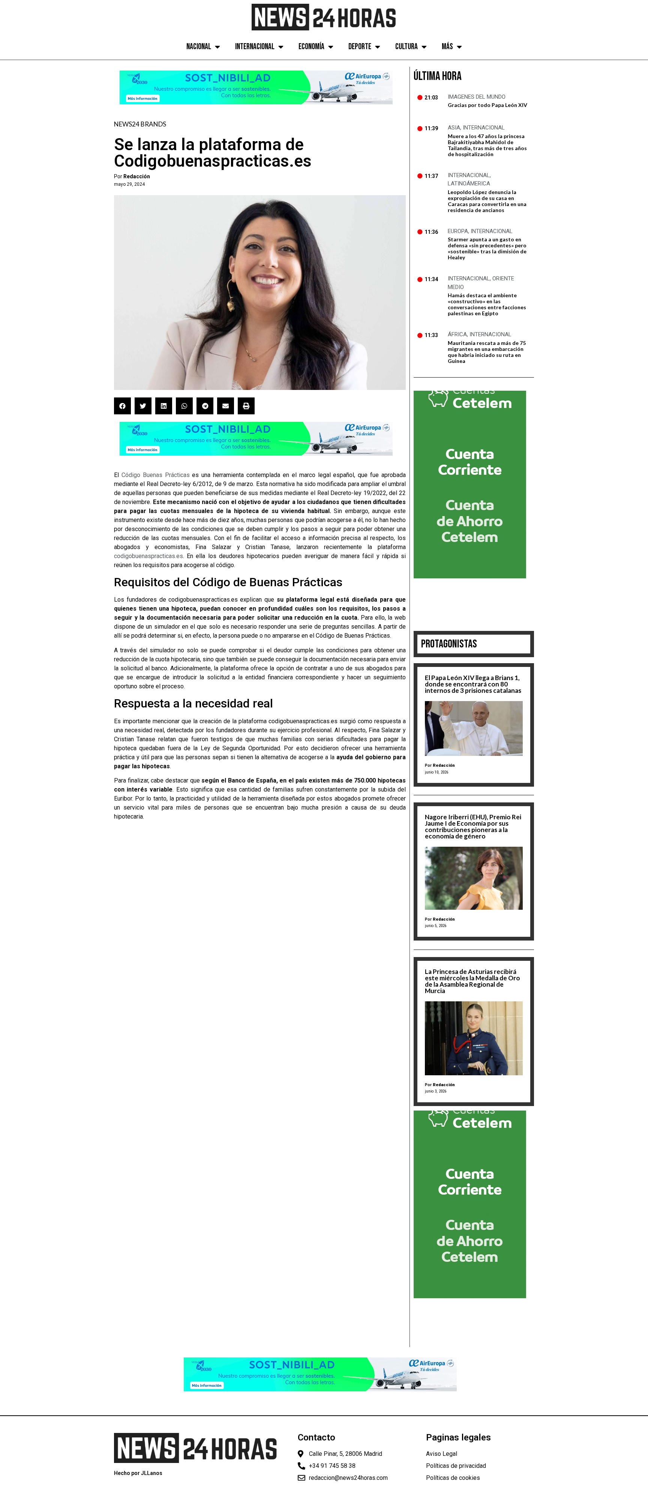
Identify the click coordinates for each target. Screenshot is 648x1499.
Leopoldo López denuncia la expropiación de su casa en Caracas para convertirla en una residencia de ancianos (487, 201)
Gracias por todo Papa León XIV (487, 105)
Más (447, 47)
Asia (454, 127)
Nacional (198, 47)
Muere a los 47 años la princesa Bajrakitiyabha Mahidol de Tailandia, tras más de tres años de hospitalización (487, 145)
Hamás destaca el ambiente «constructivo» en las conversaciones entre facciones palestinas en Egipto (487, 304)
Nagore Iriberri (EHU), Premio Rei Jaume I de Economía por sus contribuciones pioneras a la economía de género (473, 826)
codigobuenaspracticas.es (148, 556)
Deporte (359, 47)
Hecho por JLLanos (138, 1473)
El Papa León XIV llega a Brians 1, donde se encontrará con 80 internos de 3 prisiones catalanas (473, 684)
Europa (458, 231)
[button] (122, 405)
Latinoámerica (469, 183)
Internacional (254, 47)
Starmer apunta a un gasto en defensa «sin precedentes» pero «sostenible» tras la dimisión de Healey (487, 248)
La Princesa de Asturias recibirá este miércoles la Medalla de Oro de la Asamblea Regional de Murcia (472, 981)
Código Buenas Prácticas (156, 475)
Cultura (406, 47)
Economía (311, 47)
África (457, 334)
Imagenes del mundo (477, 96)
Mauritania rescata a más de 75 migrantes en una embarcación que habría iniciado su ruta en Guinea (487, 352)
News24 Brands (140, 124)
